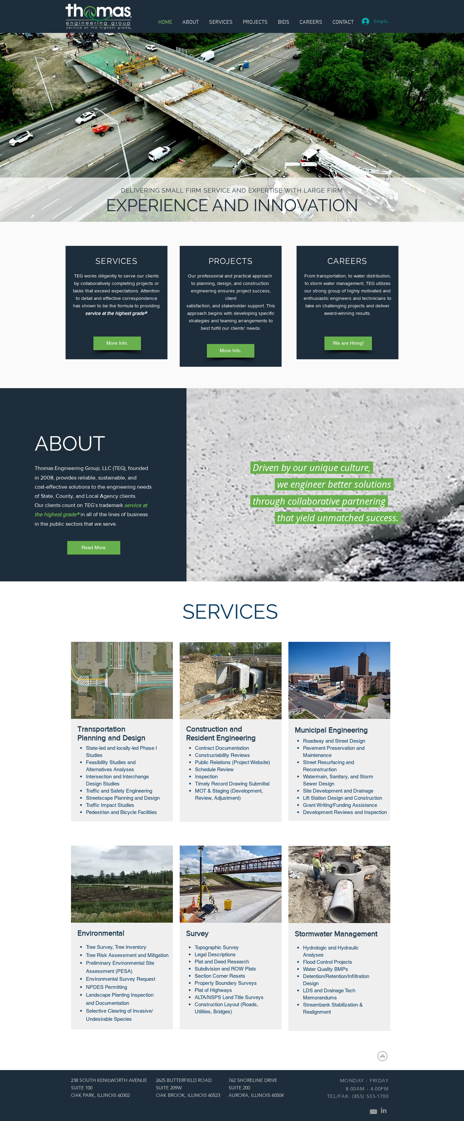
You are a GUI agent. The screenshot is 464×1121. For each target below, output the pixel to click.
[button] (343, 22)
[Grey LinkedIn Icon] (384, 1110)
